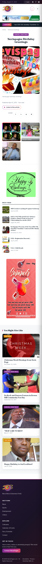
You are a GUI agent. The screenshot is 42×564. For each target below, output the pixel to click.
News (4, 504)
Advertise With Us (28, 561)
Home (4, 29)
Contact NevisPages (11, 550)
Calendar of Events (8, 528)
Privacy (32, 559)
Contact (4, 535)
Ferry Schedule (7, 531)
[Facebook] (33, 2)
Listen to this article (11, 107)
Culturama (5, 524)
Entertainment (6, 511)
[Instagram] (36, 2)
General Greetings (13, 29)
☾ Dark (27, 2)
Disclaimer (26, 559)
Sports (4, 508)
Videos (4, 515)
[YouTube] (39, 2)
